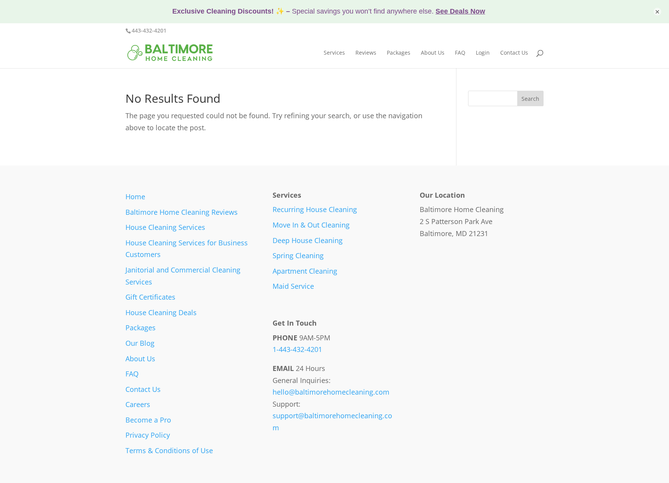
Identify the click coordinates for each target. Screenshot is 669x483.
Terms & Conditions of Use (169, 450)
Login (483, 53)
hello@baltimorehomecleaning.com (331, 392)
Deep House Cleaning (308, 240)
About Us (432, 53)
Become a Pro (148, 419)
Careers (137, 404)
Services (334, 53)
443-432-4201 (149, 30)
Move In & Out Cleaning (311, 224)
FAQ (460, 53)
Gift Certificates (150, 297)
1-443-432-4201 (297, 349)
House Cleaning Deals (161, 312)
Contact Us (514, 53)
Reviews (365, 53)
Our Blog (139, 343)
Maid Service (293, 286)
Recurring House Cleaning (315, 209)
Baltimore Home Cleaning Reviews (181, 212)
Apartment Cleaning (305, 271)
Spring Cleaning (298, 255)
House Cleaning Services (165, 227)
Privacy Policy (147, 435)
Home (135, 196)
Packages (398, 53)
